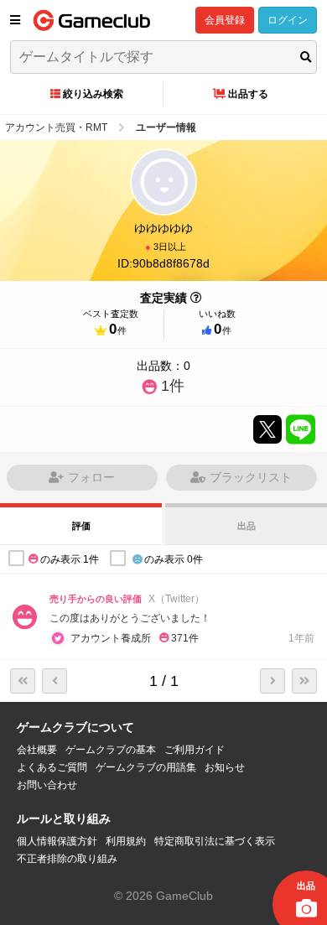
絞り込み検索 (93, 94)
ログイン (287, 20)
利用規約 (126, 841)
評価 (81, 526)
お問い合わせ (47, 785)
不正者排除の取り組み (67, 859)
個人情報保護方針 (57, 841)
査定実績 (163, 297)
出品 (246, 526)
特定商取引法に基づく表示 (214, 841)
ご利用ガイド (194, 750)
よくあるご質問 (52, 767)
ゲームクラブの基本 (110, 750)
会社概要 (37, 750)
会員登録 (225, 20)
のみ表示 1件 (69, 559)
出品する (248, 94)
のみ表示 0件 (173, 559)
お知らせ (225, 767)
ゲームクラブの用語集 (146, 767)
